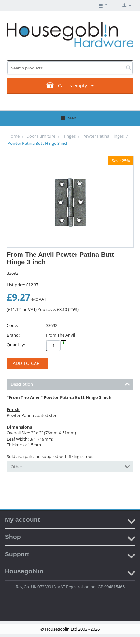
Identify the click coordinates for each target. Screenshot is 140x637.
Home (13, 136)
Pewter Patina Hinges (103, 136)
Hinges (69, 136)
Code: (12, 325)
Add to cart (27, 363)
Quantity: (16, 345)
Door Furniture (40, 136)
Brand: (13, 335)
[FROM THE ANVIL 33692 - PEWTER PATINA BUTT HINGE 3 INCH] (70, 201)
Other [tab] (16, 466)
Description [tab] (22, 384)
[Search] (128, 68)
